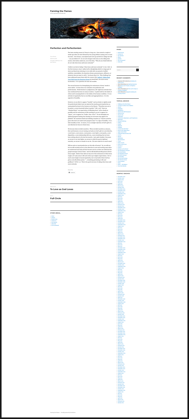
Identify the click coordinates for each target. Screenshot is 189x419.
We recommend (55, 225)
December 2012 (121, 367)
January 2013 (121, 365)
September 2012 (121, 371)
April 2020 (120, 260)
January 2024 (121, 206)
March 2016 (120, 311)
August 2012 (121, 373)
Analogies (120, 108)
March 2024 (121, 203)
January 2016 (121, 314)
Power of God (121, 142)
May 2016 (120, 308)
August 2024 (121, 195)
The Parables (121, 156)
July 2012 (120, 374)
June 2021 (120, 244)
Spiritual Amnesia (132, 84)
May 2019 (120, 272)
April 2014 (120, 342)
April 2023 (120, 218)
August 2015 (121, 322)
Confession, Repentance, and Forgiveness (127, 118)
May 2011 (120, 396)
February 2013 (121, 364)
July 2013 (120, 356)
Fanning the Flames (61, 11)
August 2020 (121, 254)
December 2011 (121, 385)
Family (119, 124)
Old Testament (121, 139)
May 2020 (120, 258)
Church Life (120, 115)
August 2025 (121, 179)
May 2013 (120, 359)
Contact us (53, 220)
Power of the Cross (122, 144)
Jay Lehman (53, 56)
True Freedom (121, 161)
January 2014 (121, 347)
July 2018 (120, 286)
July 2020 (120, 255)
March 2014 (120, 344)
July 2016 (120, 305)
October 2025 (121, 178)
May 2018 (120, 289)
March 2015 (120, 328)
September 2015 (121, 320)
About (52, 216)
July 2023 (120, 213)
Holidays (120, 127)
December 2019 (121, 263)
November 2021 (121, 238)
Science (119, 147)
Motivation (120, 138)
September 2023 (121, 210)
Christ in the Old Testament (124, 111)
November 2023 (121, 207)
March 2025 (121, 186)
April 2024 (120, 201)
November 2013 (121, 350)
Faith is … (120, 122)
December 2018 (121, 280)
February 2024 (121, 204)
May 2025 (120, 182)
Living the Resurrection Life (124, 133)
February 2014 (121, 345)
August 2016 (121, 303)
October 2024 (121, 192)
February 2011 (121, 401)
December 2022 (121, 220)
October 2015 (121, 319)
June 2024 (120, 198)
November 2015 (121, 317)
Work (119, 163)
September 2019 (121, 266)
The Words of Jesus (122, 159)
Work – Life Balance (122, 164)
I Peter (119, 141)
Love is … (120, 135)
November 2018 (121, 282)
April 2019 (120, 274)
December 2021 (121, 237)
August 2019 (121, 268)
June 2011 (120, 395)
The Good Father (122, 152)
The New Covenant (122, 155)
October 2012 (121, 370)
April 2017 (120, 297)
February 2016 (121, 313)
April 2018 (120, 291)
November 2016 (121, 299)
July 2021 (120, 243)
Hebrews (120, 125)
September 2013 (121, 353)
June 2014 (120, 339)
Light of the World (122, 132)
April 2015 (120, 326)
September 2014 (121, 334)
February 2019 (121, 277)
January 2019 (121, 278)
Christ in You (121, 113)
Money (119, 136)
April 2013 (120, 361)
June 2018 (120, 288)
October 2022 (121, 223)
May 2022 (120, 230)
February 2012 (121, 382)
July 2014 (120, 337)
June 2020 (120, 257)
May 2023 (120, 217)
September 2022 (122, 224)
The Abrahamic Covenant (124, 150)
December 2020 (121, 248)
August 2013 (121, 354)
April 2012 (120, 379)
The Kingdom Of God (123, 153)
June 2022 (120, 229)
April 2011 (120, 398)
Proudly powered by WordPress (68, 412)
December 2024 (121, 189)
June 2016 (120, 306)
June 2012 (120, 376)
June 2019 (120, 271)
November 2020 (121, 249)
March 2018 (120, 292)
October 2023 (121, 209)
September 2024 (122, 193)
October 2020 (121, 251)
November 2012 (121, 368)
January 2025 (121, 187)
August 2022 (121, 226)
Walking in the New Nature (124, 104)
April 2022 (120, 232)
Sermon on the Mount (123, 149)
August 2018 (121, 285)
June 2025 (120, 181)
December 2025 (121, 176)
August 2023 (121, 212)
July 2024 (120, 196)
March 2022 (121, 234)
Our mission (54, 222)
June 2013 (120, 357)
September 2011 (121, 390)
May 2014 (120, 340)
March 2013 (120, 362)
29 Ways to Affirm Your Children (125, 105)
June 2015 (120, 323)
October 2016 (121, 300)
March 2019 (120, 275)
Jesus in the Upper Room (123, 130)
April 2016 (120, 309)
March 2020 (121, 261)
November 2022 (121, 221)
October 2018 (121, 283)
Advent (119, 107)
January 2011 (121, 402)
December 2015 (121, 316)
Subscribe (53, 223)
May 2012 (120, 378)
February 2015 (121, 330)
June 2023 (120, 215)
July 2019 (120, 269)
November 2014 (121, 333)
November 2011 (121, 387)
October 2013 (121, 351)
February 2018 (121, 294)
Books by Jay (54, 219)
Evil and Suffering (122, 121)
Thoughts (52, 60)
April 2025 (120, 184)
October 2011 (121, 388)
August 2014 (121, 336)
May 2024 (120, 200)
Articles (53, 217)
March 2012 (120, 381)
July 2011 (120, 393)
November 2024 (121, 190)
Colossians (120, 116)
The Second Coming (122, 158)
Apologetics (120, 110)
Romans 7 (120, 146)
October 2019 (121, 265)
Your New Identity (122, 166)
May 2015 (120, 325)
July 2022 (120, 227)
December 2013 (121, 348)
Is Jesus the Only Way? (123, 128)
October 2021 (121, 240)
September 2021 (121, 241)
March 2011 (120, 399)
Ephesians (120, 119)
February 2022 (121, 235)
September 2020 (122, 252)
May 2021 (120, 246)
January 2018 (121, 296)
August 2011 (120, 392)
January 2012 (121, 384)
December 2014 (121, 331)
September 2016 (121, 302)
